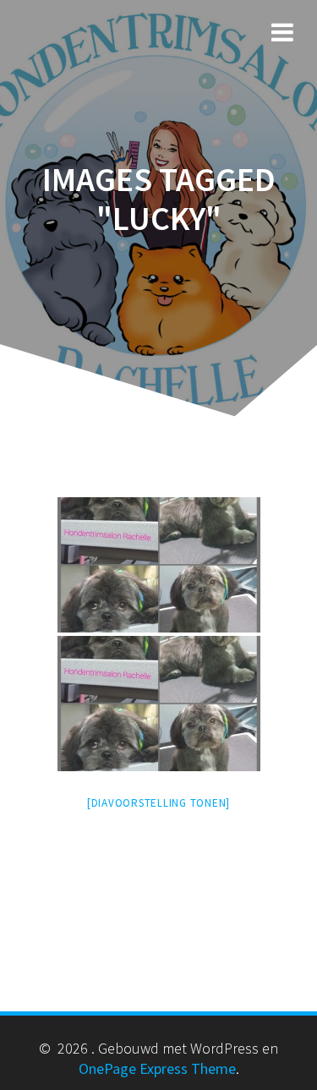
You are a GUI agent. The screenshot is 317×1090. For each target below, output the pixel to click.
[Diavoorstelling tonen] (158, 803)
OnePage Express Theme (157, 1068)
